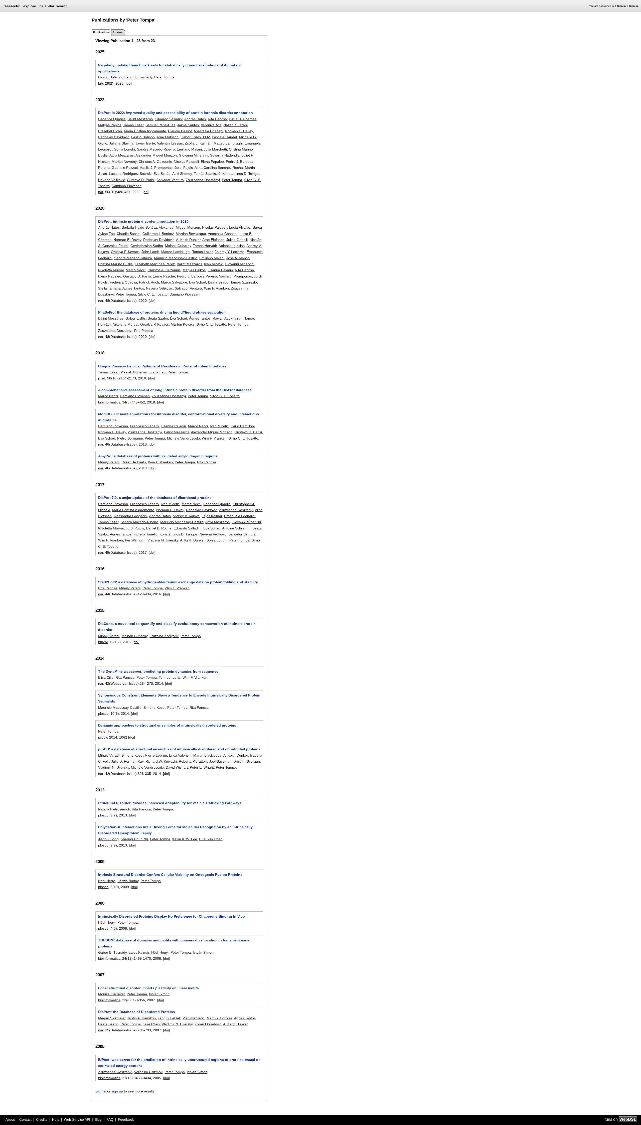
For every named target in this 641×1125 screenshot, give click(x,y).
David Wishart (177, 767)
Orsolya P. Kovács (154, 324)
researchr (12, 6)
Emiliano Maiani (189, 149)
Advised (118, 32)
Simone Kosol (154, 708)
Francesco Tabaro (144, 426)
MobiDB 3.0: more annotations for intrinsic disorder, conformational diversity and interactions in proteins (178, 417)
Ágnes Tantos (200, 318)
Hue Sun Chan (210, 839)
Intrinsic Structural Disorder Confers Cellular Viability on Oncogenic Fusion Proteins (170, 875)
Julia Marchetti (215, 149)
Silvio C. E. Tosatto (153, 294)
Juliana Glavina (121, 143)
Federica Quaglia (111, 119)
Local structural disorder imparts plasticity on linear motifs (148, 988)
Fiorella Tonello (145, 534)
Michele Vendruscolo (183, 438)
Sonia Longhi (124, 149)
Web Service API (77, 1119)
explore (29, 6)
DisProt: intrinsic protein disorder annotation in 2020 (143, 221)
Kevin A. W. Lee (184, 839)
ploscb (103, 714)
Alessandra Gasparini (130, 516)
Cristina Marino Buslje (115, 264)
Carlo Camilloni (243, 426)
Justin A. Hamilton (141, 1018)
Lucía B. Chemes (242, 119)
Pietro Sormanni (130, 438)
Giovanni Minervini (193, 155)
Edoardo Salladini (169, 119)
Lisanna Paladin (220, 270)
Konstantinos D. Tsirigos (241, 174)
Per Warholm (135, 540)
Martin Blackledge (207, 755)
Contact (25, 1119)
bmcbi (103, 642)
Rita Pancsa (217, 119)
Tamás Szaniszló (207, 174)
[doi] (128, 83)
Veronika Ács (211, 125)
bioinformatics (109, 402)
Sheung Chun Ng (134, 839)
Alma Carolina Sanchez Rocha (219, 168)
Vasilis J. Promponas (156, 168)
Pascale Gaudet (224, 137)
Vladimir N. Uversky (162, 540)
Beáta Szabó (158, 318)
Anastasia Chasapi (208, 131)
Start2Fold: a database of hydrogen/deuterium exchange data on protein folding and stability (178, 582)
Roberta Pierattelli (193, 761)
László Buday (127, 881)
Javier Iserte (145, 143)
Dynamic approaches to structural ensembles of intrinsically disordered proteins (167, 725)
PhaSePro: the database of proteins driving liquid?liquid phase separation (162, 312)
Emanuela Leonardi (239, 516)
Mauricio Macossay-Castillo (175, 258)
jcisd (101, 378)
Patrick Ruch (149, 282)
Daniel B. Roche (159, 528)
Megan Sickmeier (111, 1018)
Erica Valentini (180, 755)
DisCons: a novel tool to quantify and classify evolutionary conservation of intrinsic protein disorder (177, 627)
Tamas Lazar (133, 125)
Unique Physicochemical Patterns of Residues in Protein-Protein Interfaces (162, 366)
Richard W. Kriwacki (161, 761)
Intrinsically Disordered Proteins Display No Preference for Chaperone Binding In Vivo (171, 916)
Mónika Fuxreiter (111, 994)
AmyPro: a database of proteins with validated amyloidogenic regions (158, 456)
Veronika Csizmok (148, 1072)
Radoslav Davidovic (113, 137)
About (10, 1119)
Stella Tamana (109, 288)
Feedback (126, 1119)
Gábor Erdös (135, 318)
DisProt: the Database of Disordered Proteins (136, 1012)
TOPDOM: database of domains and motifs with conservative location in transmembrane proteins (173, 943)
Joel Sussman (220, 761)
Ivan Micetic (213, 264)
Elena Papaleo (212, 162)
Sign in (621, 6)
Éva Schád (162, 174)
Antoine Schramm (236, 528)
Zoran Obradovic (208, 1024)
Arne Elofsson (167, 137)
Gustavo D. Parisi (140, 180)
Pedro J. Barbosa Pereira (197, 276)
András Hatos (195, 119)
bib (100, 83)
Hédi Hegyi (106, 881)
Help (55, 1119)
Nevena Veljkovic (111, 180)
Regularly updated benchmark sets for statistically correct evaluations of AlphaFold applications (170, 68)
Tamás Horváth (205, 246)
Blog (98, 1119)
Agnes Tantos (133, 288)
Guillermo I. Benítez (158, 234)
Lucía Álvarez (240, 227)
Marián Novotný (124, 162)
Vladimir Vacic (194, 1018)
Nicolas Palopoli (186, 162)
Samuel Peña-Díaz (160, 125)
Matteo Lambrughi (228, 143)
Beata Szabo (218, 282)
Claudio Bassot (180, 131)
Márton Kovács (183, 324)
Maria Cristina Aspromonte (145, 131)
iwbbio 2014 (107, 737)
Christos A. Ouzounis (155, 162)
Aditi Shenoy (182, 174)
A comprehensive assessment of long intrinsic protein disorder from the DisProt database (175, 390)
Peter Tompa (164, 77)
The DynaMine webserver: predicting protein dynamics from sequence (158, 671)
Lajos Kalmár (212, 516)
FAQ (109, 1119)
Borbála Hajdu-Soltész (139, 227)
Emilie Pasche (164, 276)
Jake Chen (151, 1024)
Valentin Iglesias (232, 246)
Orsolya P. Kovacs (125, 252)
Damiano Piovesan (126, 186)
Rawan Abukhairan (227, 318)
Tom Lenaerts (170, 677)
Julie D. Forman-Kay (127, 761)
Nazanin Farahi (235, 125)
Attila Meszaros (121, 155)
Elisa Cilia (105, 677)
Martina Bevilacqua (191, 234)
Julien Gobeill (237, 240)
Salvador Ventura (170, 180)
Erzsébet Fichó (110, 131)
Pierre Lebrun (156, 755)
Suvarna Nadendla (225, 155)
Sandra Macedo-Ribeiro (156, 149)
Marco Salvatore (174, 282)
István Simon (203, 952)
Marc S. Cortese (219, 1018)
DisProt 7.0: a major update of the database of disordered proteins (155, 498)
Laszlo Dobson (110, 77)
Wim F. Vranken (216, 288)
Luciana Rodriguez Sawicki (130, 174)
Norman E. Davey (239, 131)
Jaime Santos (188, 125)
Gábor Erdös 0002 (195, 137)
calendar (47, 6)
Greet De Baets (133, 462)
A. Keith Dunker (188, 240)
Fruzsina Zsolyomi (164, 636)
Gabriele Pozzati (125, 168)
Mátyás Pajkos (109, 125)
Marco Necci (135, 270)
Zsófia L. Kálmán (198, 143)
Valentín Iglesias (170, 143)
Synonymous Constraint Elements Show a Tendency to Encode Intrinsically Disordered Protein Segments (179, 698)
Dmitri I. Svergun (246, 761)
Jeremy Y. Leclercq (230, 252)
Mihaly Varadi (108, 462)
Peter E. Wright (202, 767)
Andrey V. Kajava (186, 516)
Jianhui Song (108, 839)
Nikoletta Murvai (111, 270)
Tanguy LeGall (169, 1018)
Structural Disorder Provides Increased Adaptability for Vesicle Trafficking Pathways (169, 803)
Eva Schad (197, 282)
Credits (41, 1119)
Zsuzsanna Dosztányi (203, 180)
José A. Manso (238, 258)
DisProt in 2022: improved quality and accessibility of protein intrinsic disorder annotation (175, 113)
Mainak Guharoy (178, 246)
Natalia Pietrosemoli (114, 809)
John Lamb (150, 252)
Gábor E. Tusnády (138, 77)
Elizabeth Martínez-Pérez (155, 264)
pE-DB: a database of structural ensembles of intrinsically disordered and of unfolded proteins (179, 749)
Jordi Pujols (184, 168)
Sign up (633, 6)
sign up (117, 1091)
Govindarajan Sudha (146, 246)
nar (100, 192)
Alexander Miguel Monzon (156, 155)
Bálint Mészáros (140, 119)
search (62, 6)
